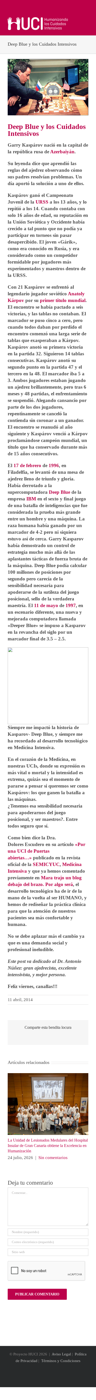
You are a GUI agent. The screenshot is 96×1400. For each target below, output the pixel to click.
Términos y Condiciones (60, 1361)
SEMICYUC (46, 864)
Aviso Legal (61, 1354)
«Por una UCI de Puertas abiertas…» (46, 851)
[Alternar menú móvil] (86, 20)
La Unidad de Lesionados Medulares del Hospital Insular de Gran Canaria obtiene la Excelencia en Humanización (48, 1145)
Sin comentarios (53, 1157)
